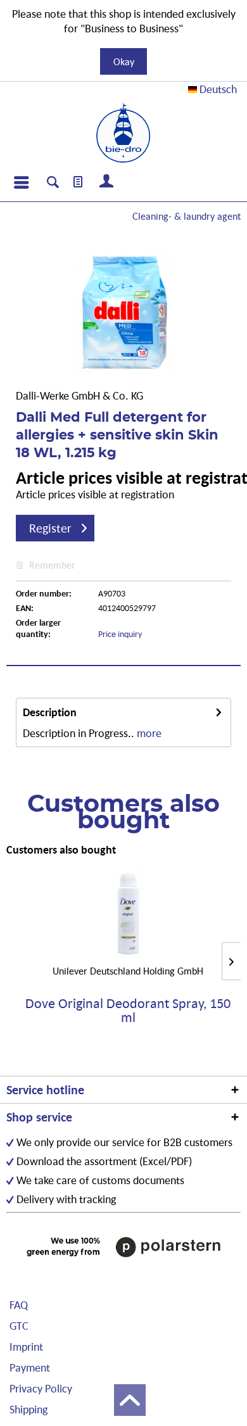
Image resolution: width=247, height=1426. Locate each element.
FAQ (19, 1304)
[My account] (107, 182)
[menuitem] (20, 182)
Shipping (29, 1409)
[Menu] (20, 182)
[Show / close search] (53, 183)
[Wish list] (78, 182)
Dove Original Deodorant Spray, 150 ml (128, 1010)
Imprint (26, 1346)
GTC (19, 1325)
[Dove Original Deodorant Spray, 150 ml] (127, 913)
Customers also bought (61, 849)
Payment (30, 1367)
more (149, 733)
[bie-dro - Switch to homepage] (123, 133)
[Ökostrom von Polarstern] (123, 1247)
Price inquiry (120, 634)
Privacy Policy (41, 1388)
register (50, 528)
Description (50, 712)
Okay (123, 61)
